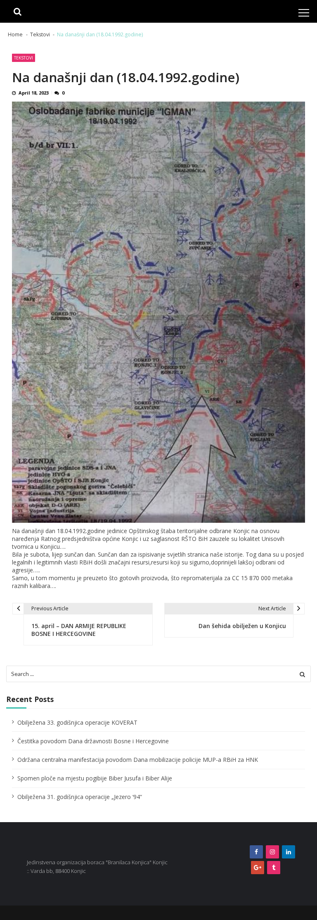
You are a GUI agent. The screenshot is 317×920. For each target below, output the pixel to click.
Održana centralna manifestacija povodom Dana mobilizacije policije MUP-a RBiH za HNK (137, 760)
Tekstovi (23, 58)
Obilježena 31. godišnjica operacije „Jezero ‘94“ (79, 797)
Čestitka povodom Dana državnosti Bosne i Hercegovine (93, 741)
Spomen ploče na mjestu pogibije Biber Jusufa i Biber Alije (94, 778)
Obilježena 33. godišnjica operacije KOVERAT (77, 722)
